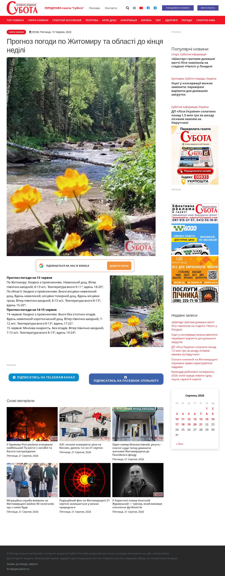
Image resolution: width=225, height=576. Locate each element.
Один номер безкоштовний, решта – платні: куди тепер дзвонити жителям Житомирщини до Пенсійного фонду (137, 450)
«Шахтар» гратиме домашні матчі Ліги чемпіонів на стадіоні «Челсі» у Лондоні (193, 62)
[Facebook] (148, 8)
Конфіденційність (18, 569)
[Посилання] (22, 8)
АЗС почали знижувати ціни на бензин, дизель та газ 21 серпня (81, 446)
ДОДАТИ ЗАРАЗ (119, 265)
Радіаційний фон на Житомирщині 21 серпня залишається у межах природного (84, 504)
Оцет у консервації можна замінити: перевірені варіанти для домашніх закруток (192, 88)
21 (200, 424)
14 (200, 419)
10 (177, 419)
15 (206, 419)
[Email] (134, 8)
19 (189, 424)
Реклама (94, 8)
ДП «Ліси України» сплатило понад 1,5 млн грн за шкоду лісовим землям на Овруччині (193, 117)
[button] (127, 8)
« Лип (179, 444)
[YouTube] (141, 8)
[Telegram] (155, 8)
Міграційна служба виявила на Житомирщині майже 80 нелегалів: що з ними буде (30, 504)
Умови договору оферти (22, 564)
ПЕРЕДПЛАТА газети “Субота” (64, 8)
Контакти (111, 8)
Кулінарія (177, 78)
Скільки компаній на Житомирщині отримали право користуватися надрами (194, 363)
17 (177, 424)
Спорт (175, 54)
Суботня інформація (193, 54)
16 (212, 419)
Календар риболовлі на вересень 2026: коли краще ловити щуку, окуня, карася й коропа (192, 375)
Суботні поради (195, 78)
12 (189, 419)
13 (195, 419)
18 (183, 424)
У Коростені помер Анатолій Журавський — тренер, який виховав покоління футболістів (137, 504)
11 (183, 419)
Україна (211, 78)
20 (195, 424)
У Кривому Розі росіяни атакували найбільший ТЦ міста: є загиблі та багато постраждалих (30, 448)
